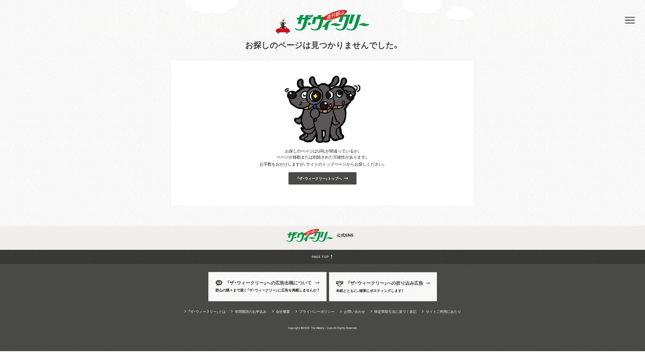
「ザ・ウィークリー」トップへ (319, 178)
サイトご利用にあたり (443, 311)
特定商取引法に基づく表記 (395, 311)
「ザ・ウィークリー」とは (207, 311)
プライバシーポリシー (317, 311)
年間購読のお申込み (251, 311)
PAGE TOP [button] (321, 257)
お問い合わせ (354, 311)
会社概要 (283, 311)
